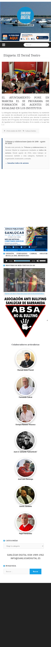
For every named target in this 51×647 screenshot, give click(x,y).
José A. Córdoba (25, 506)
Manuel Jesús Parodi (25, 370)
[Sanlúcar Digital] (25, 15)
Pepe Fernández (25, 533)
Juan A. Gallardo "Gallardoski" (25, 452)
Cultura (27, 131)
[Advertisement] (25, 200)
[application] (25, 260)
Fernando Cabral (25, 397)
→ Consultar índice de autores (17, 163)
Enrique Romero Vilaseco (25, 424)
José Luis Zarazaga (25, 479)
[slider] (43, 260)
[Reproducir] (6, 261)
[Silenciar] (38, 261)
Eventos (33, 131)
